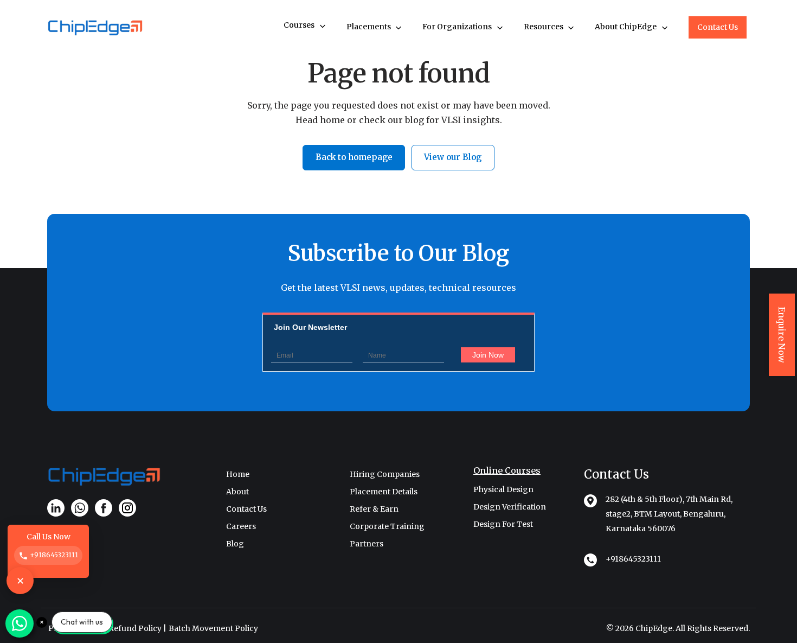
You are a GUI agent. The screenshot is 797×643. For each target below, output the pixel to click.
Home (237, 474)
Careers (241, 526)
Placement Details (383, 491)
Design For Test (503, 524)
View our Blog (452, 157)
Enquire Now (781, 335)
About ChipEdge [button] (626, 26)
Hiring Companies (385, 474)
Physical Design (503, 489)
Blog (235, 544)
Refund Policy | (137, 628)
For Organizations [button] (457, 26)
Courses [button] (300, 25)
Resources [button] (544, 26)
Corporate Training (387, 526)
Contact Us (717, 27)
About (237, 491)
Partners (366, 544)
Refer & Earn (374, 509)
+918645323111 (633, 559)
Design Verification (509, 507)
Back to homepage (354, 157)
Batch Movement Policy (213, 628)
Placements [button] (369, 26)
